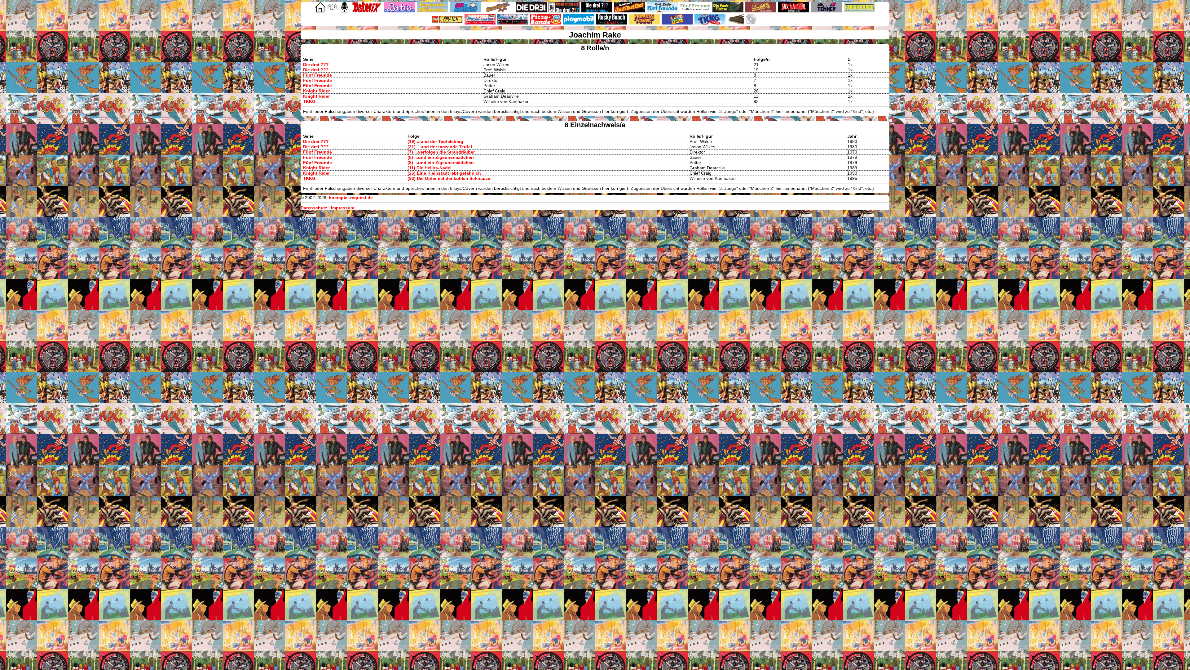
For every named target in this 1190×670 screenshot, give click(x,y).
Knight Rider (316, 90)
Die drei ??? (316, 64)
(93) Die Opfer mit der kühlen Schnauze (449, 178)
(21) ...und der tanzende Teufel (440, 146)
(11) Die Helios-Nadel (430, 167)
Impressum (342, 207)
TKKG (309, 101)
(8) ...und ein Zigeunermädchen (441, 157)
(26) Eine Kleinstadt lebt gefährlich (444, 173)
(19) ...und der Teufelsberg (435, 141)
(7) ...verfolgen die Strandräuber (441, 152)
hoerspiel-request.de (351, 197)
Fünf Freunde (317, 75)
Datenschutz (314, 207)
